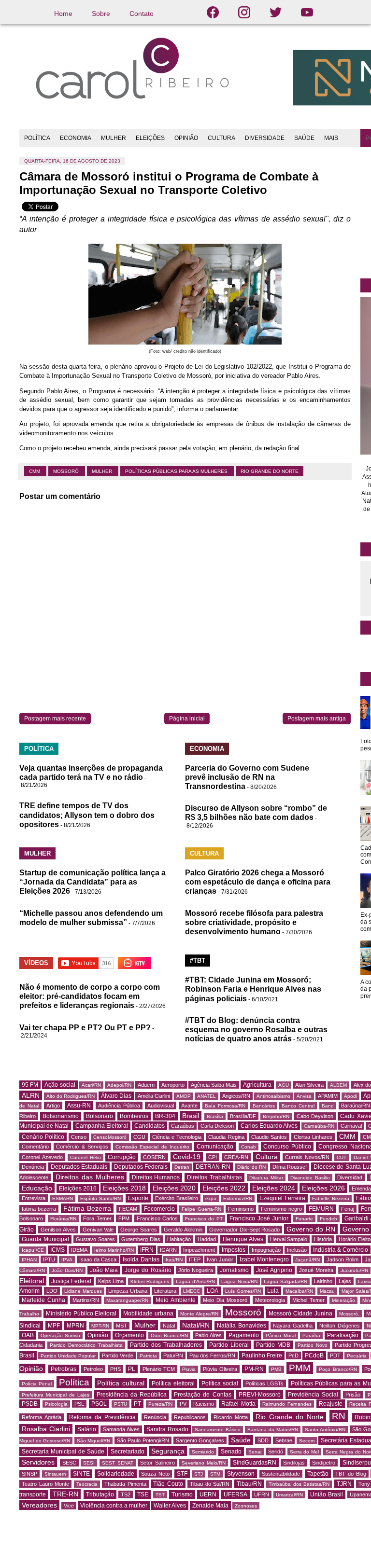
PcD (293, 1355)
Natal (169, 1325)
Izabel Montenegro (264, 1259)
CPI (212, 1157)
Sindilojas (294, 1463)
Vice (69, 1505)
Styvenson (241, 1473)
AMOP (183, 1096)
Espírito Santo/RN (100, 1198)
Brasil (190, 1116)
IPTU (49, 1259)
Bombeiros (134, 1116)
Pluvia (189, 1369)
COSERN (154, 1157)
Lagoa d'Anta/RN (195, 1281)
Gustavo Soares (95, 1239)
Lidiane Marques (83, 1291)
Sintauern (55, 1474)
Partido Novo (313, 1345)
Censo (78, 1137)
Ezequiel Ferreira (282, 1198)
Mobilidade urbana (148, 1313)
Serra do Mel (304, 1451)
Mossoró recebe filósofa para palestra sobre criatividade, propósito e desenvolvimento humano (254, 922)
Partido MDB (273, 1345)
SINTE (81, 1473)
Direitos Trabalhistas (214, 1177)
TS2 (125, 1494)
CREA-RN (236, 1157)
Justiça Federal (71, 1281)
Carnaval (351, 1126)
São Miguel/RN (94, 1440)
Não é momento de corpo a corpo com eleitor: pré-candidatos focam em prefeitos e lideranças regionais (89, 996)
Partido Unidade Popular (68, 1355)
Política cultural (120, 1383)
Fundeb (328, 1218)
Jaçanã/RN (307, 1259)
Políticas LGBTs (264, 1383)
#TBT (197, 960)
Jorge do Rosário (148, 1270)
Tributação (100, 1494)
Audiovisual (160, 1105)
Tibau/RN (249, 1483)
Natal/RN (196, 1325)
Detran (181, 1167)
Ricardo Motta (231, 1417)
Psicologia (56, 1404)
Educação (37, 1188)
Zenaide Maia (210, 1505)
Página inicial (187, 718)
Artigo (53, 1105)
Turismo (182, 1494)
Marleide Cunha (43, 1300)
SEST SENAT (117, 1463)
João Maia (104, 1270)
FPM (123, 1218)
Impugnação (266, 1250)
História (323, 1239)
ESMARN (62, 1198)
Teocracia (87, 1484)
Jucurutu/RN (354, 1270)
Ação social (59, 1084)
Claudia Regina (226, 1137)
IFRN (147, 1249)
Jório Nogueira (195, 1270)
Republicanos (190, 1417)
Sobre (101, 13)
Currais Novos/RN (307, 1157)
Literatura (165, 1291)
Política (74, 1382)
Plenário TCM (159, 1369)
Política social (219, 1383)
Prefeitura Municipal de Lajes (55, 1394)
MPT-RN (100, 1325)
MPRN (75, 1325)
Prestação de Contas (202, 1394)
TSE (142, 1494)
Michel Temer (308, 1300)
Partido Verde (117, 1355)
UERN (208, 1494)
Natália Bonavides (241, 1325)
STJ (198, 1474)
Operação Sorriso (60, 1335)
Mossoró (66, 471)
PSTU (120, 1404)
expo (210, 1198)
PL (131, 1369)
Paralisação (342, 1335)
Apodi (350, 1096)
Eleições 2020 (174, 1188)
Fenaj (347, 1209)
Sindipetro (323, 1463)
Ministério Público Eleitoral (81, 1313)
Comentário (35, 1146)
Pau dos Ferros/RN (212, 1355)
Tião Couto (168, 1483)
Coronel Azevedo (42, 1157)
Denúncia (33, 1167)
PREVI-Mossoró (260, 1394)
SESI (89, 1463)
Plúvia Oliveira (220, 1369)
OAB (28, 1335)
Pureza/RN (160, 1404)
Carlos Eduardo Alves (269, 1125)
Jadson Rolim (342, 1259)
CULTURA (221, 138)
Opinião (97, 1335)
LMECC (191, 1291)
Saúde (241, 1440)
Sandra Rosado (167, 1429)
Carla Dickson (217, 1126)
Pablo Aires (208, 1335)
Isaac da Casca (97, 1259)
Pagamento (243, 1335)
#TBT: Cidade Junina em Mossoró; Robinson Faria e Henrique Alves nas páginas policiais (253, 989)
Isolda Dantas (141, 1259)
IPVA (66, 1259)
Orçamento (129, 1335)
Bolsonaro (99, 1116)
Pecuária (357, 1355)
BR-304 (165, 1116)
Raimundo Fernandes (287, 1404)
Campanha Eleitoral (101, 1125)
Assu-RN (79, 1105)
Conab (248, 1146)
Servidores (38, 1462)
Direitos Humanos (156, 1177)
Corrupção (122, 1157)
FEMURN (321, 1208)
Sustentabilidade (281, 1474)
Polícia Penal (37, 1383)
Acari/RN (91, 1085)
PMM (300, 1368)
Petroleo (93, 1369)
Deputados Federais (141, 1166)
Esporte (138, 1198)
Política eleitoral (173, 1383)
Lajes (345, 1281)
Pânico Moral (280, 1335)
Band (328, 1105)
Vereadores (39, 1505)
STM (215, 1474)
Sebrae (283, 1440)
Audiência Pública (119, 1105)
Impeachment (199, 1250)
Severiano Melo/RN (204, 1463)
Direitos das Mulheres (90, 1177)
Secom (306, 1440)
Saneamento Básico (218, 1429)
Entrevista (33, 1198)
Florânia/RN (63, 1218)
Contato (141, 13)
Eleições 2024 (273, 1188)
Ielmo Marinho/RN (114, 1250)
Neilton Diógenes (339, 1325)
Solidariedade (115, 1473)
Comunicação (215, 1146)
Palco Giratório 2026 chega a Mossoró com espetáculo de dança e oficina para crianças (257, 882)
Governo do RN (310, 1229)
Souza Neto (155, 1474)
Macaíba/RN (299, 1291)
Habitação (179, 1239)
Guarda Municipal (45, 1239)
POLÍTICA (37, 138)
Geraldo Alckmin (183, 1229)
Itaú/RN (174, 1259)
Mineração (343, 1300)
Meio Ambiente (176, 1300)
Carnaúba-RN (319, 1126)
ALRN (31, 1095)
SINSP (29, 1474)
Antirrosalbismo (273, 1096)
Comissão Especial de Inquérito (152, 1146)
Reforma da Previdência (102, 1417)
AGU (283, 1085)
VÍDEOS (36, 963)
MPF (54, 1325)
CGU (139, 1137)
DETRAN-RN (213, 1166)
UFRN (261, 1494)
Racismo (203, 1404)
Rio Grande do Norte (270, 471)
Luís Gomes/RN (243, 1291)
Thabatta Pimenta (125, 1484)
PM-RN (254, 1369)
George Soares (138, 1229)
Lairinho (323, 1281)
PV (183, 1404)
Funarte (304, 1218)
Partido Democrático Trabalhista (86, 1345)
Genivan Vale (98, 1229)
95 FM (30, 1084)
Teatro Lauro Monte (45, 1484)
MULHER (113, 138)
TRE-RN (65, 1494)
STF (182, 1473)
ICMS (57, 1249)
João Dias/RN (67, 1270)
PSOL (99, 1403)
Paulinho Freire (262, 1355)
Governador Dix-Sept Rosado (244, 1229)
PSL (79, 1404)
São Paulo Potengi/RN (143, 1440)
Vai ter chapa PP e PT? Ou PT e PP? (85, 1027)
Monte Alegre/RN (199, 1313)
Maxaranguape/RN (127, 1300)
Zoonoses (246, 1505)
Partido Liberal (229, 1345)
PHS (115, 1369)
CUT (341, 1157)
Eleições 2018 (124, 1188)
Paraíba (311, 1335)
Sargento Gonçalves (200, 1440)
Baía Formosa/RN (225, 1105)
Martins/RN (85, 1300)
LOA (212, 1290)
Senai (254, 1451)
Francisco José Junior (258, 1218)
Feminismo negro (281, 1209)
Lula (273, 1290)
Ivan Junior (220, 1259)
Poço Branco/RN (338, 1369)
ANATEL (206, 1096)
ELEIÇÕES (150, 138)
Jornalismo (234, 1270)
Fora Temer (97, 1218)
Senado (231, 1451)
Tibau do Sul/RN (209, 1484)
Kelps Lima (111, 1281)
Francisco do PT (204, 1218)
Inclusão (297, 1250)
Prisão (352, 1394)
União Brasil (326, 1494)
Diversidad (349, 1177)
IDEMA (79, 1250)
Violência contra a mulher (113, 1505)
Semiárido (203, 1451)
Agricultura (257, 1084)
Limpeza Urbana (127, 1291)
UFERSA (235, 1494)
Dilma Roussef (289, 1167)
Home (63, 13)
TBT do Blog (350, 1474)
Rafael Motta (238, 1403)
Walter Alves (170, 1505)
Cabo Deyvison (315, 1116)
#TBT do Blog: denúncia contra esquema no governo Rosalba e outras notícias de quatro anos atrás (256, 1029)
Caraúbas (182, 1126)
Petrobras (63, 1369)
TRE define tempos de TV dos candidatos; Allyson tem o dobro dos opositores (87, 815)
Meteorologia (270, 1300)
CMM (35, 471)
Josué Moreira (316, 1270)
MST (121, 1325)
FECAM (128, 1209)
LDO (51, 1291)
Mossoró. (349, 1313)
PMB (276, 1369)
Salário (86, 1429)
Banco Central (298, 1105)
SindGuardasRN (254, 1462)
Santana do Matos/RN (272, 1429)
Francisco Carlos (157, 1218)
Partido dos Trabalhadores (166, 1345)
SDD (263, 1440)
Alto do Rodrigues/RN (70, 1096)
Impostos (233, 1249)
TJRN (344, 1483)
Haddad (207, 1239)
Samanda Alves (121, 1429)
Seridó (275, 1451)
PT (137, 1403)
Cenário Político (43, 1137)
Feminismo (241, 1209)
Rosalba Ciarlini (46, 1429)
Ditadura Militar (266, 1177)
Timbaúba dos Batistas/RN (299, 1484)
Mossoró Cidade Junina (300, 1313)
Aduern (146, 1085)
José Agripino (274, 1270)
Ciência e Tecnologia (176, 1137)
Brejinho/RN (276, 1116)
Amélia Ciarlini (154, 1096)
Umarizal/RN (289, 1494)
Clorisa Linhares (313, 1137)
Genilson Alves (58, 1229)
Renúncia (155, 1417)
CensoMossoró (110, 1137)
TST (160, 1494)
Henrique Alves (243, 1239)
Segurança (168, 1451)
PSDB (30, 1403)
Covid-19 (186, 1157)
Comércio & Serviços (82, 1146)
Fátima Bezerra (87, 1208)
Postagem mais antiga (316, 718)
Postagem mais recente (55, 718)
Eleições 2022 (223, 1188)
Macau (327, 1291)
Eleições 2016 (78, 1188)
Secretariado (127, 1451)
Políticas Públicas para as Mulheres (177, 471)
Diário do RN (251, 1167)
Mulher (103, 471)
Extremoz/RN (237, 1198)
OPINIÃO (186, 138)
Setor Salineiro (157, 1463)
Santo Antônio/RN (325, 1429)
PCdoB (314, 1355)
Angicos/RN (236, 1096)
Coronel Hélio (85, 1157)
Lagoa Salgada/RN (285, 1281)
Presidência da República (132, 1394)
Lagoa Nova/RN (239, 1281)
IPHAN (29, 1259)
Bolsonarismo (61, 1116)
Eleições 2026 (323, 1188)
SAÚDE (304, 138)
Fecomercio (159, 1208)
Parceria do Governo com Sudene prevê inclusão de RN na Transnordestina (247, 777)
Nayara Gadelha (293, 1325)
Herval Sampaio (289, 1239)
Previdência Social (313, 1394)
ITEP (194, 1259)
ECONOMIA (75, 138)
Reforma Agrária (41, 1417)
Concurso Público (287, 1146)
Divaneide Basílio (310, 1177)
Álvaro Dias (116, 1096)
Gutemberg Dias (140, 1239)
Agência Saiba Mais (214, 1085)
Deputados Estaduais (79, 1166)
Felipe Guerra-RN (201, 1209)
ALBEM (338, 1085)
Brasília (215, 1116)
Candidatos (149, 1125)
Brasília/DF (243, 1116)
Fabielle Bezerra (330, 1198)
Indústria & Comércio (340, 1249)
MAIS (331, 138)
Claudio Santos (269, 1137)
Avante (189, 1105)
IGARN (168, 1250)
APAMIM (328, 1096)
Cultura (267, 1157)
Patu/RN (173, 1355)
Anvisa (304, 1096)
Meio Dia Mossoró (225, 1300)
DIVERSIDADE (265, 138)
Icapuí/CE (33, 1250)
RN (338, 1416)
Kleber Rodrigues (150, 1281)
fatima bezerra (39, 1209)
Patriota (148, 1355)
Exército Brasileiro (176, 1198)
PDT (335, 1355)
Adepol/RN (119, 1085)
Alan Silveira (309, 1085)
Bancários (264, 1105)
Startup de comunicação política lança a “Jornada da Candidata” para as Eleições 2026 (92, 882)
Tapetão (317, 1473)
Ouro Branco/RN (169, 1335)
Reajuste (330, 1403)
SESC (69, 1463)
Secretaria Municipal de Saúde (63, 1451)
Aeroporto (173, 1085)
